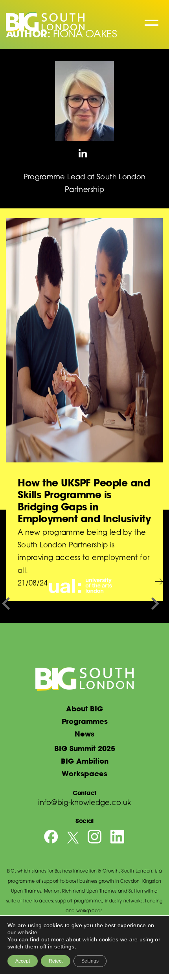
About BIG (84, 708)
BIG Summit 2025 (84, 748)
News (84, 733)
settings (64, 946)
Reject (55, 961)
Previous (6, 603)
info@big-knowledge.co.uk (84, 803)
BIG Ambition (84, 761)
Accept (22, 961)
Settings (90, 961)
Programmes (85, 721)
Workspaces (84, 773)
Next (155, 603)
